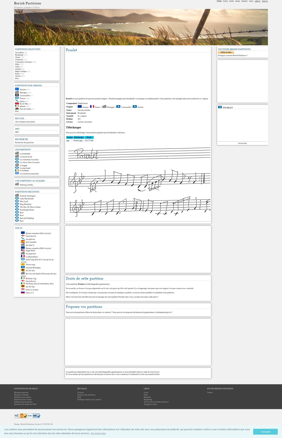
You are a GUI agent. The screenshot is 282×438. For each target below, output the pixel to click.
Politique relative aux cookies (89, 399)
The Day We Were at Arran (30, 207)
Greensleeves (31, 236)
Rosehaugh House (27, 210)
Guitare (18, 69)
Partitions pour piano (22, 397)
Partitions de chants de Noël (25, 404)
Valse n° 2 (30, 293)
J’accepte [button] (265, 432)
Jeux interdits (31, 242)
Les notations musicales (29, 174)
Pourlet (140, 107)
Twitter (210, 392)
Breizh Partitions (27, 3)
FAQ (79, 397)
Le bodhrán (24, 170)
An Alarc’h (30, 245)
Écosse (22, 98)
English (225, 1)
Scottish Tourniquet (28, 196)
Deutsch (237, 1)
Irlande (22, 106)
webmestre (134, 374)
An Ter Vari (30, 270)
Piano (17, 74)
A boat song (30, 264)
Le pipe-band (25, 168)
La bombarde (25, 154)
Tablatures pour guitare (23, 402)
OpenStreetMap (242, 143)
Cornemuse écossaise (23, 62)
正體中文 (258, 1)
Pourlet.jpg (78, 140)
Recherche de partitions (24, 142)
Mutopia (147, 397)
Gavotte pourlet (84, 110)
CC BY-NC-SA (47, 424)
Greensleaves (31, 281)
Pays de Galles (25, 109)
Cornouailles (25, 95)
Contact (80, 392)
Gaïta (17, 66)
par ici (168, 312)
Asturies (23, 89)
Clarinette (19, 59)
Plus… (17, 78)
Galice (22, 101)
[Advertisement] (138, 75)
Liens (146, 392)
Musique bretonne (21, 392)
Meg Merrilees (25, 204)
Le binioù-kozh (26, 157)
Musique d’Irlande (21, 395)
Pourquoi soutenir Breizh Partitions (232, 55)
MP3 (17, 132)
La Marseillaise (32, 257)
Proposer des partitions (86, 395)
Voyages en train (150, 404)
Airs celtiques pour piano (25, 122)
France (97, 107)
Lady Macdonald (26, 198)
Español (231, 1)
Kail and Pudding (27, 218)
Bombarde (19, 55)
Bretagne (23, 92)
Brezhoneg (244, 1)
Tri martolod (31, 254)
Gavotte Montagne (33, 267)
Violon (18, 76)
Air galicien (30, 239)
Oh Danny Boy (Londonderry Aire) (39, 284)
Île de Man (24, 104)
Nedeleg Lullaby (26, 185)
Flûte (17, 64)
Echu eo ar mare (32, 290)
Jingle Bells (30, 250)
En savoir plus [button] (98, 433)
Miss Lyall (24, 201)
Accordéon (19, 52)
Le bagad (23, 165)
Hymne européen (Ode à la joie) (38, 233)
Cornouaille (126, 107)
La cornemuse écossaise (29, 159)
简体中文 (265, 1)
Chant (17, 57)
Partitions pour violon (23, 399)
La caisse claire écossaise (30, 162)
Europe (85, 107)
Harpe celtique (21, 71)
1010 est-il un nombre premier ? (156, 402)
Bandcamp (148, 399)
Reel (22, 212)
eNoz (146, 395)
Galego (251, 1)
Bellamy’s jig (31, 278)
